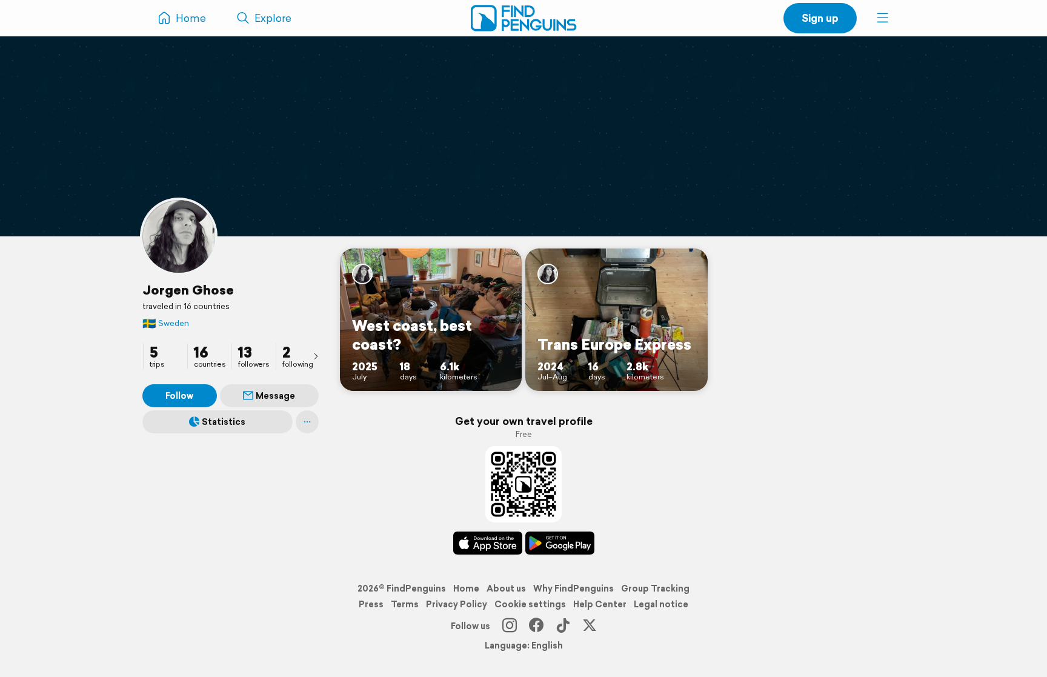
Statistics (223, 422)
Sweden (165, 323)
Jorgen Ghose (188, 290)
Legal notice (661, 604)
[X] (589, 626)
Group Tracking (655, 588)
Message (275, 396)
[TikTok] (563, 626)
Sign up (820, 17)
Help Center (600, 604)
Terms (405, 604)
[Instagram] (509, 626)
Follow (179, 396)
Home (466, 588)
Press (371, 604)
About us (506, 588)
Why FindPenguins (573, 588)
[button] (883, 18)
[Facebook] (536, 626)
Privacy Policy (456, 604)
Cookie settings (530, 604)
